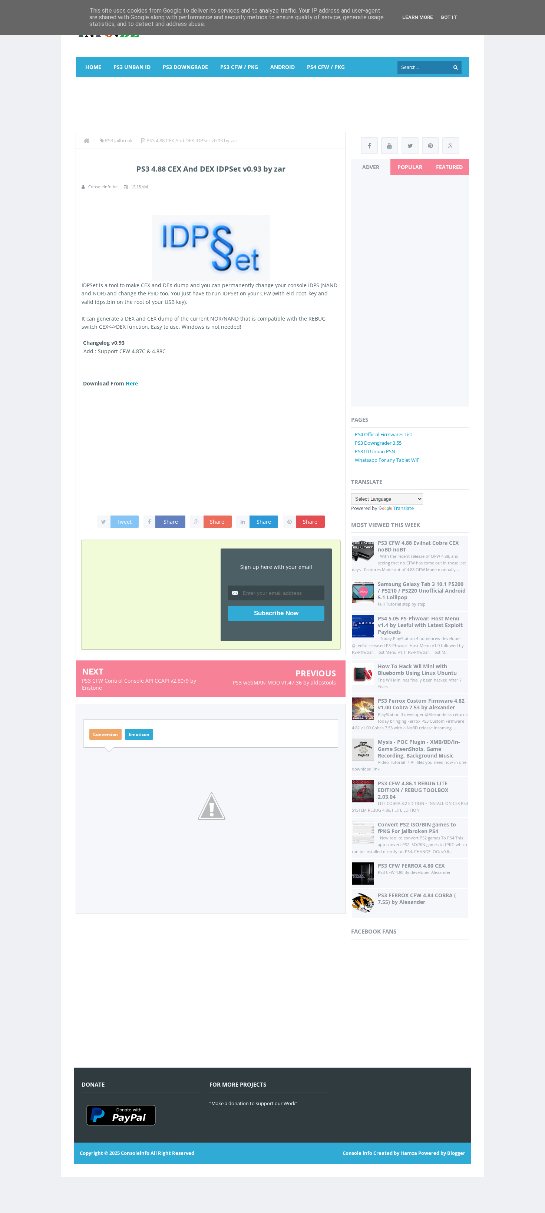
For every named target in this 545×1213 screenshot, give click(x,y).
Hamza (408, 1153)
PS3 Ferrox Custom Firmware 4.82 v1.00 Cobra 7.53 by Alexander (421, 704)
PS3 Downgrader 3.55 (378, 443)
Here (132, 383)
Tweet (124, 521)
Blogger (456, 1153)
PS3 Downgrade (185, 66)
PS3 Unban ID (132, 66)
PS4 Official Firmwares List (383, 434)
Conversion (105, 734)
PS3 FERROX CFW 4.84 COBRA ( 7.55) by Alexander (417, 898)
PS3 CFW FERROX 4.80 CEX (411, 865)
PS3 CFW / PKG (239, 66)
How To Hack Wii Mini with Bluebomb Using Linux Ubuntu (417, 669)
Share (171, 521)
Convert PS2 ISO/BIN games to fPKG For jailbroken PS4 (417, 828)
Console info (357, 1153)
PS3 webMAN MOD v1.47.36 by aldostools (284, 682)
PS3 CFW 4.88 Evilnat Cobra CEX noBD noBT (418, 546)
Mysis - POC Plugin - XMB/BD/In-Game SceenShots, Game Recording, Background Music (419, 748)
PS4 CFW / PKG (326, 66)
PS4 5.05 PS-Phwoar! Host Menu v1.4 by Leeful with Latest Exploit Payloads (420, 625)
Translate (403, 508)
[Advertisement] (272, 103)
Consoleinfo (135, 1153)
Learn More (417, 17)
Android (282, 66)
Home (93, 66)
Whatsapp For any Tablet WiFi (387, 460)
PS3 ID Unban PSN (375, 451)
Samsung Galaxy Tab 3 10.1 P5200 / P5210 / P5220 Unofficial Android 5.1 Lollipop (422, 590)
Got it (448, 17)
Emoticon (139, 734)
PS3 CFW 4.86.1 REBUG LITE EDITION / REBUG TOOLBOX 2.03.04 (413, 790)
